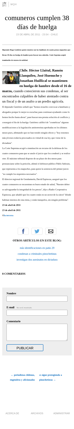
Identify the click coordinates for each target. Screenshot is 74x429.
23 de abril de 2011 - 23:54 (32, 34)
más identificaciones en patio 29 (37, 247)
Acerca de (12, 413)
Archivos (37, 413)
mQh (13, 4)
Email (50, 231)
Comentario (13, 321)
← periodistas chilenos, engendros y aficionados (22, 377)
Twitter (37, 231)
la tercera (8, 215)
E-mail (19, 307)
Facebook (23, 231)
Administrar (61, 413)
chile (54, 34)
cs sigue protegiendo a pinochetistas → (50, 377)
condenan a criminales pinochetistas (37, 253)
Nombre (11, 293)
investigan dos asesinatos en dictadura (37, 259)
